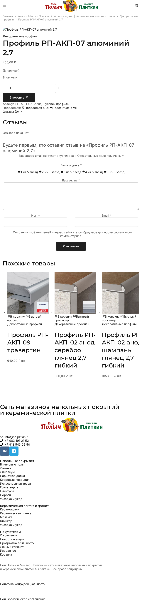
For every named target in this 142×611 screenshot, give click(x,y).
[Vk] (4, 451)
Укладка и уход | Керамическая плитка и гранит (84, 16)
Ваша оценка (71, 165)
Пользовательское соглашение (22, 599)
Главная (8, 16)
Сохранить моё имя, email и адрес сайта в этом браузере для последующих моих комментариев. (73, 234)
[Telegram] (13, 451)
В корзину (17, 97)
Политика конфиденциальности (22, 584)
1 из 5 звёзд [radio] (29, 172)
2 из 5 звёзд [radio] (51, 172)
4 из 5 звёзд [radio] (94, 172)
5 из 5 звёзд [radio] (115, 172)
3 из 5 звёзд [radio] (72, 172)
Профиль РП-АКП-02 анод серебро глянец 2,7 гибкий (75, 350)
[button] (16, 316)
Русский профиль (56, 104)
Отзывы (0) (11, 111)
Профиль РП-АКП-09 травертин (27, 342)
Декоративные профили (20, 36)
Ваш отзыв (71, 180)
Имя (35, 215)
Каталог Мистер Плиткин (33, 16)
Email (106, 215)
